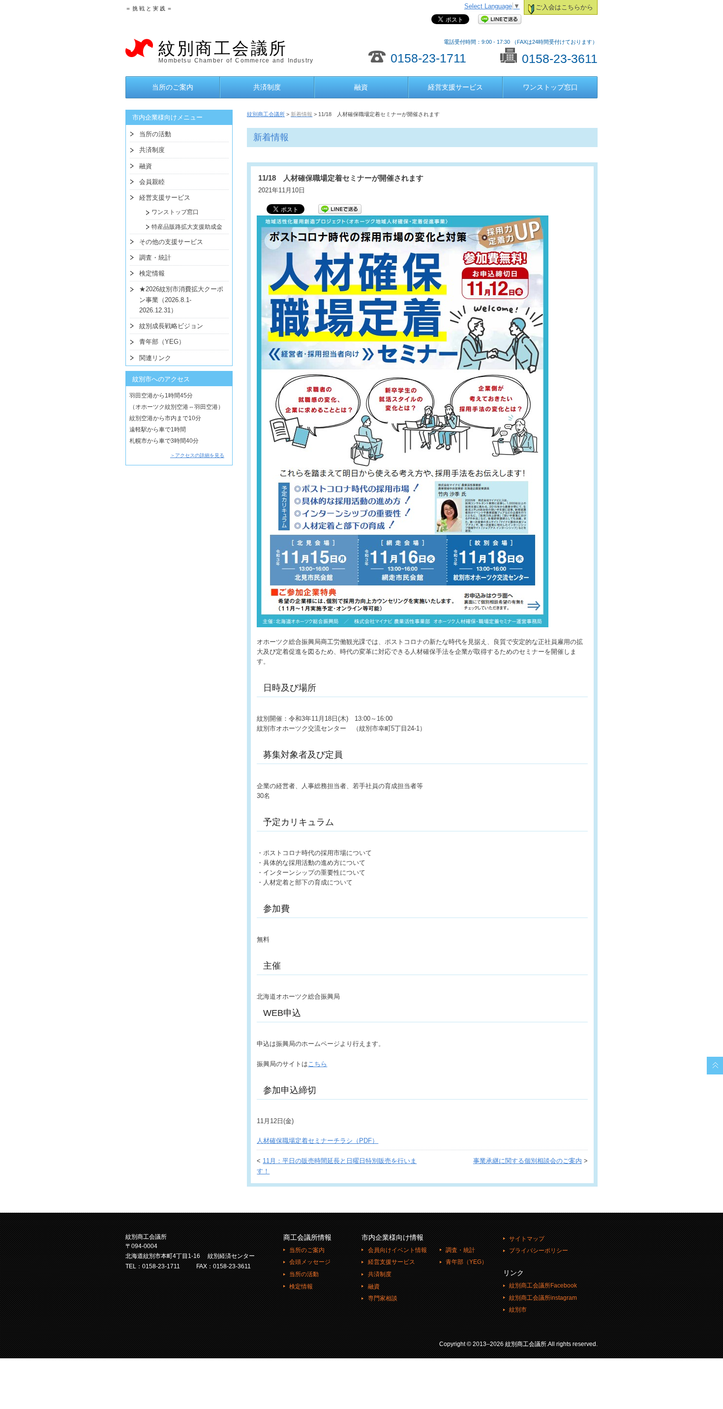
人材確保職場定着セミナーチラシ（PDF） (317, 1140)
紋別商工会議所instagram (543, 1297)
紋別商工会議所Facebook (543, 1285)
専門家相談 (382, 1298)
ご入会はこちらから (564, 7)
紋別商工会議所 (235, 51)
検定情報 (152, 273)
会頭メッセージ (310, 1261)
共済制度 (267, 87)
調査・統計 (155, 257)
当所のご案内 (172, 87)
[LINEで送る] (499, 20)
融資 (361, 87)
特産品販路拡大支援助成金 (184, 226)
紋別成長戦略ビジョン (171, 326)
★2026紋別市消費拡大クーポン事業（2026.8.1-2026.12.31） (181, 299)
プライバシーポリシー (538, 1250)
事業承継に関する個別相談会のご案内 (527, 1161)
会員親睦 (152, 181)
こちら (317, 1064)
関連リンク (155, 358)
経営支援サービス (455, 87)
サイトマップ (526, 1238)
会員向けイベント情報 (397, 1250)
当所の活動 (155, 134)
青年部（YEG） (162, 341)
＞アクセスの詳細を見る (197, 455)
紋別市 (518, 1309)
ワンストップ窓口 (550, 87)
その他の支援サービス (171, 241)
